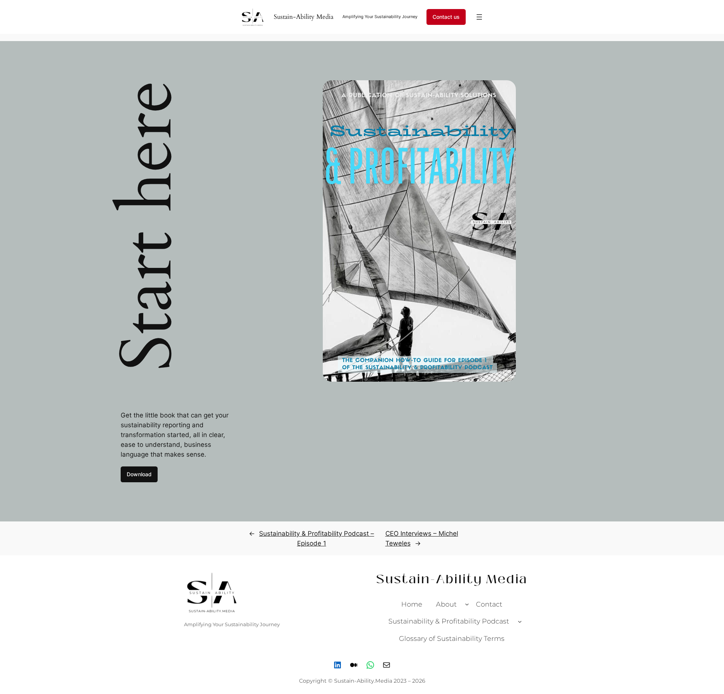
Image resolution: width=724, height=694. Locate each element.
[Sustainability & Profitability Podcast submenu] (520, 621)
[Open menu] (479, 16)
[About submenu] (467, 604)
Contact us (446, 17)
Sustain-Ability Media (303, 16)
